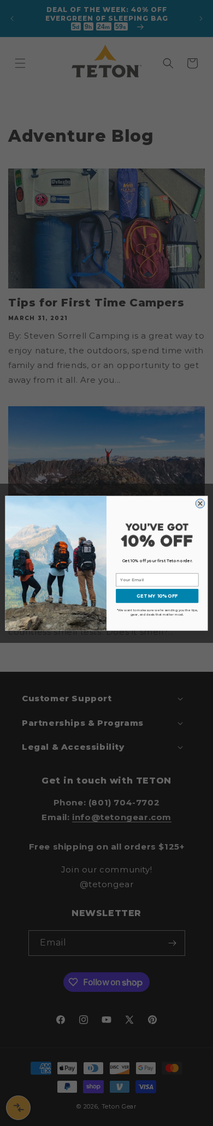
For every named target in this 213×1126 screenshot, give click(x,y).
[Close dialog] (200, 503)
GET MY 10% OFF (157, 595)
